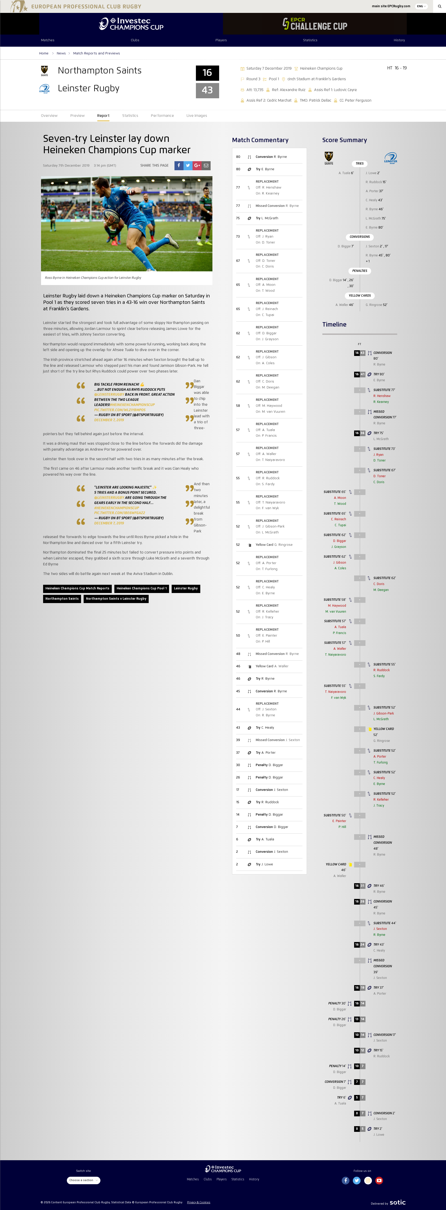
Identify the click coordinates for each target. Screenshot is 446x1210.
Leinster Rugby (186, 588)
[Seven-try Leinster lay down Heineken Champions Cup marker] (179, 166)
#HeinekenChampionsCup (132, 405)
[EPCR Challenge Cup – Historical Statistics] (315, 24)
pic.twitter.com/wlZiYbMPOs (119, 410)
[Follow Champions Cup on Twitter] (357, 1181)
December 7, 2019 (109, 420)
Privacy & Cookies (198, 1202)
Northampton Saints (62, 598)
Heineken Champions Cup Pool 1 (142, 588)
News (61, 53)
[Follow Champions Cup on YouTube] (379, 1181)
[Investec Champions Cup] (131, 24)
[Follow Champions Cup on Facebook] (345, 1181)
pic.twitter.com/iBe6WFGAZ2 (119, 513)
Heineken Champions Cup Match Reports (77, 588)
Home (44, 53)
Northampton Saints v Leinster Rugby (116, 598)
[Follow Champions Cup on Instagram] (368, 1181)
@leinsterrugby (109, 394)
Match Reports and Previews (96, 53)
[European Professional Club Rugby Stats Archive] (75, 10)
